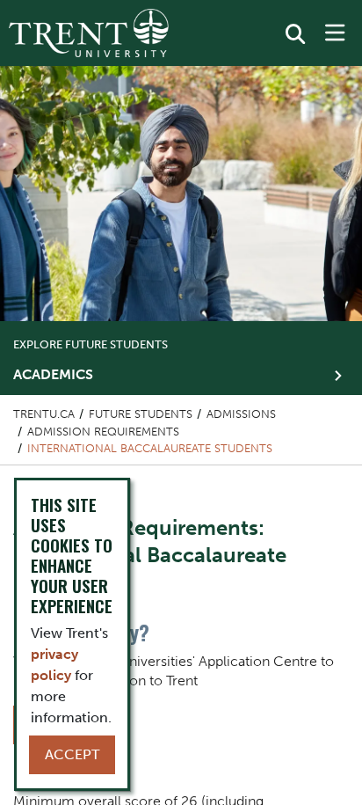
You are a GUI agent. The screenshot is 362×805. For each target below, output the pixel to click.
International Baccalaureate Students (149, 448)
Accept (72, 754)
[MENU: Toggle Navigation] (334, 33)
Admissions (241, 414)
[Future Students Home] (89, 33)
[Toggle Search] (295, 34)
